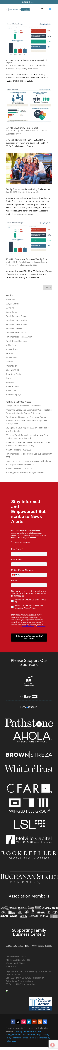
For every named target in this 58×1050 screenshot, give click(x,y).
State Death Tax (13, 370)
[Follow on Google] (45, 1022)
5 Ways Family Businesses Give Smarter (23, 405)
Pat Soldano (11, 357)
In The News (11, 345)
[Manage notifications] (52, 1045)
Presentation (11, 366)
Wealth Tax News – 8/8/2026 (18, 449)
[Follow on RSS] (40, 1022)
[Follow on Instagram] (23, 1022)
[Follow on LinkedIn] (29, 1022)
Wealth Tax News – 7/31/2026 (19, 468)
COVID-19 (10, 307)
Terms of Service (20, 1037)
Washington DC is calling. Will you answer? (25, 472)
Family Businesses (30, 68)
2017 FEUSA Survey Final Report (22, 127)
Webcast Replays (13, 394)
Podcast (9, 361)
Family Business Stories (16, 320)
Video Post (10, 382)
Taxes (8, 378)
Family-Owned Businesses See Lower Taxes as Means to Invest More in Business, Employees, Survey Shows (27, 420)
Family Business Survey (29, 262)
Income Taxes (12, 349)
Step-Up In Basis (13, 374)
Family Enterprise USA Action (19, 336)
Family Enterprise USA (28, 65)
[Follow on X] (18, 1022)
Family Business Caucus (16, 316)
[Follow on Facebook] (13, 1022)
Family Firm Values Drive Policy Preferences (28, 189)
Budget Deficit (12, 303)
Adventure (10, 299)
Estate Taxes (11, 312)
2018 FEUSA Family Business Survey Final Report (26, 61)
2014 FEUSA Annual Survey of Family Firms (27, 259)
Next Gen (10, 353)
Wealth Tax (11, 390)
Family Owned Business (16, 341)
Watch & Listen (12, 386)
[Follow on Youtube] (34, 1022)
